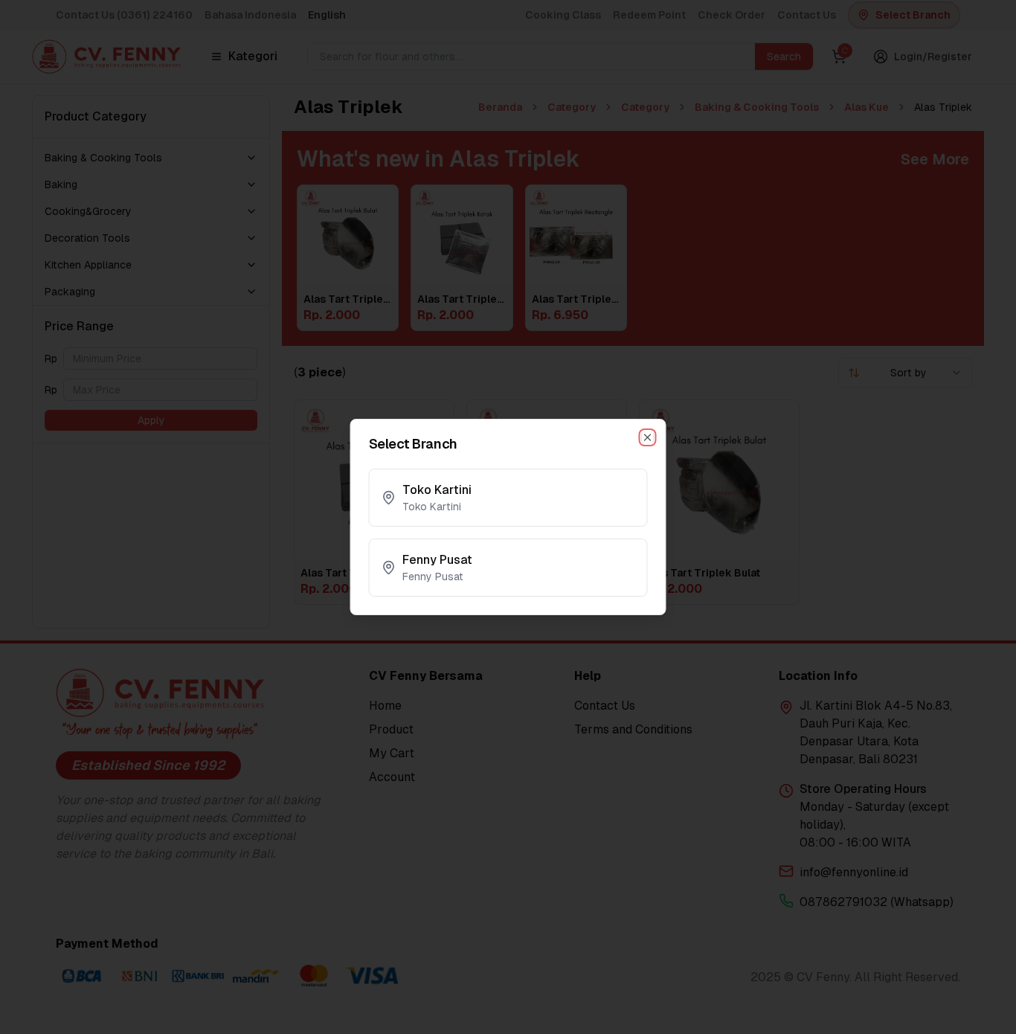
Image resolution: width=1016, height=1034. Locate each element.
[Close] (648, 437)
